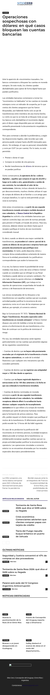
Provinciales (6, 589)
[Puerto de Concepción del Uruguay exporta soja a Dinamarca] (37, 608)
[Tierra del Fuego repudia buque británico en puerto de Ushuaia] (8, 534)
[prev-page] (3, 542)
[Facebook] (4, 43)
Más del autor (33, 499)
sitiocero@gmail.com (30, 685)
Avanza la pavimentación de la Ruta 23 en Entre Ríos (11, 620)
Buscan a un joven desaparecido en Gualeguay (10, 645)
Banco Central (23, 213)
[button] (46, 3)
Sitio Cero (13, 561)
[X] (10, 43)
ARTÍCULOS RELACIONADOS (13, 499)
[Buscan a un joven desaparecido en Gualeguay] (13, 633)
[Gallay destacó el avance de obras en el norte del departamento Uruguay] (37, 633)
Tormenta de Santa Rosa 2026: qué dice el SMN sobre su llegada (31, 508)
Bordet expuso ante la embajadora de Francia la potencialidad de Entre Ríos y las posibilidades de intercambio (37, 484)
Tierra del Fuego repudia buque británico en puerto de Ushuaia (30, 534)
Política (29, 640)
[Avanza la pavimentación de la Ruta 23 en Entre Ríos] (13, 608)
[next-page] (7, 542)
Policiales (5, 561)
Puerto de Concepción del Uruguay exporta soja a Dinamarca (36, 620)
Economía (6, 522)
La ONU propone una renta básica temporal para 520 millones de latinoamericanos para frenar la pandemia (12, 483)
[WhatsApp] (16, 43)
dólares (29, 166)
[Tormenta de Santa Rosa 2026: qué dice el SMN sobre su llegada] (8, 508)
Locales (5, 614)
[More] (21, 43)
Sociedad (5, 12)
